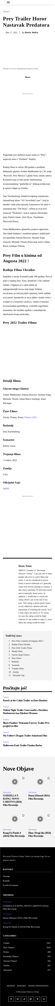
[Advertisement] (27, 122)
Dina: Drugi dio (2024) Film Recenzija (39, 834)
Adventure (7, 792)
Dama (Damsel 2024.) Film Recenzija (20, 918)
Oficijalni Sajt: (19, 675)
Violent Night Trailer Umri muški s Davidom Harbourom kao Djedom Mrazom (25, 712)
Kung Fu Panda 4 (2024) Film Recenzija (14, 834)
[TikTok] (24, 999)
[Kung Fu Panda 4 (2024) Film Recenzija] (15, 819)
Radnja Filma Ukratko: (21, 644)
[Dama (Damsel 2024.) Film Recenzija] (40, 782)
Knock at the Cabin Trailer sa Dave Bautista (25, 700)
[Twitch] (30, 999)
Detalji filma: (17, 651)
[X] (24, 83)
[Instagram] (17, 999)
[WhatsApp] (38, 83)
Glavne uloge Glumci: (21, 655)
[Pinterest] (31, 83)
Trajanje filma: (18, 668)
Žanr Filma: (17, 658)
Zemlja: (16, 672)
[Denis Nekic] (10, 594)
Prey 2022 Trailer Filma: (22, 648)
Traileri (6, 11)
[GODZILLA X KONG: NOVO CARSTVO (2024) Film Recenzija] (15, 782)
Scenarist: (16, 665)
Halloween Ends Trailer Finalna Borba (22, 745)
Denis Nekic (31, 32)
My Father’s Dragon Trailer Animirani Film (25, 735)
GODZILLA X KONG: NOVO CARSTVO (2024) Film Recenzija (12, 800)
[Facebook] (17, 83)
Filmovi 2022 (30, 417)
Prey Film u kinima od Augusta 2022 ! (28, 641)
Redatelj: (15, 662)
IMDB (6, 488)
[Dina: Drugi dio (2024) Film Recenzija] (40, 819)
